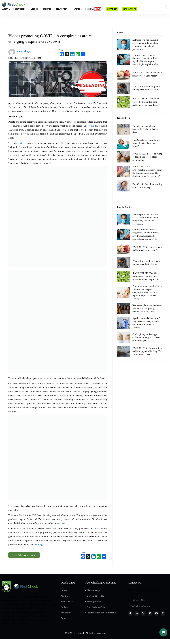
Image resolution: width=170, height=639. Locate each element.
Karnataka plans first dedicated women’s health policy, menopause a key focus (147, 308)
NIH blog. (38, 544)
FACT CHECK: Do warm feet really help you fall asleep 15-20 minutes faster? (147, 351)
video (92, 125)
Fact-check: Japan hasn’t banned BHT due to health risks (145, 129)
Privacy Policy (94, 601)
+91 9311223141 (139, 600)
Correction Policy (95, 596)
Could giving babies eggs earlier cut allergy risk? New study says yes (146, 337)
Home (64, 590)
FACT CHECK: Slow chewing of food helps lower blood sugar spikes (147, 156)
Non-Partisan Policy (96, 607)
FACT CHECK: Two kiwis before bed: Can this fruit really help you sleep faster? (146, 101)
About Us (65, 596)
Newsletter (66, 612)
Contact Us (66, 618)
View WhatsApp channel (24, 555)
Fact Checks (67, 601)
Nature (97, 528)
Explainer (65, 607)
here (63, 523)
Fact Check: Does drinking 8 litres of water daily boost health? (146, 143)
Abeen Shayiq (23, 51)
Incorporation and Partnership (101, 612)
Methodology (93, 590)
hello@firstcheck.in (140, 606)
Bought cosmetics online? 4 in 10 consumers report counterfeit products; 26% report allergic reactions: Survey (147, 292)
